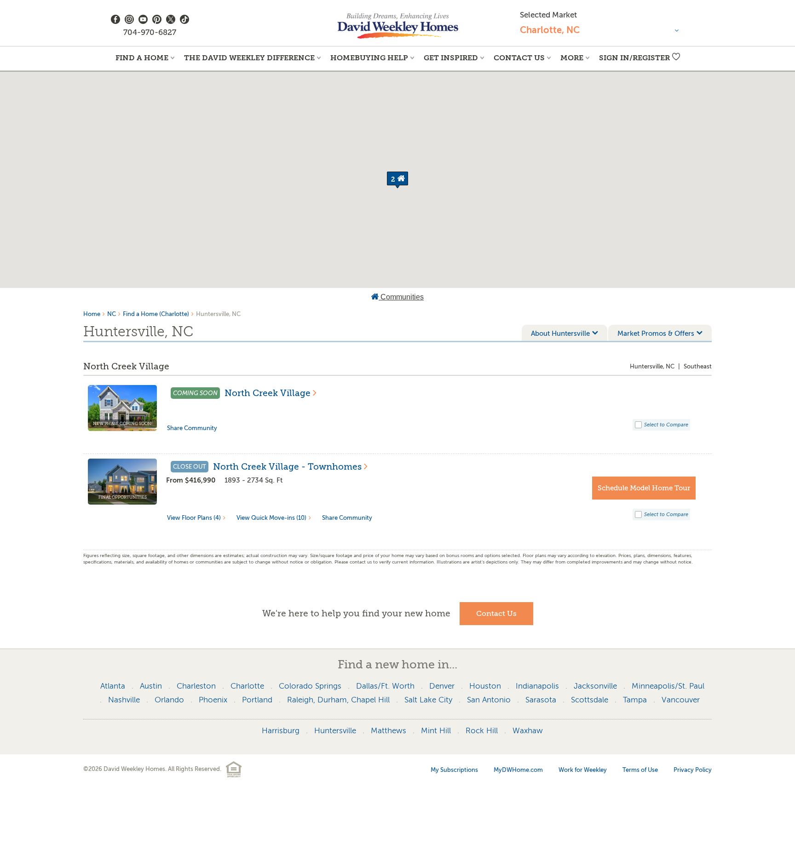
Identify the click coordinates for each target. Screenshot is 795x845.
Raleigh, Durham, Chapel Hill (338, 700)
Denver (442, 686)
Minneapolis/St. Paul (668, 686)
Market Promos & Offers (655, 333)
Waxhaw (528, 730)
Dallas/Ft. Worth (385, 686)
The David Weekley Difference (249, 57)
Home (91, 313)
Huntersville (335, 730)
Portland (257, 700)
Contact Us (519, 57)
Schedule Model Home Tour (644, 488)
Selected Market (548, 15)
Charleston (196, 686)
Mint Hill (436, 730)
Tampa (635, 700)
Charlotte (247, 686)
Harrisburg (281, 730)
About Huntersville (560, 333)
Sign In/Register (634, 57)
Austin (151, 686)
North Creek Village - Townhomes (287, 467)
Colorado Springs (310, 686)
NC (111, 313)
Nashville (124, 700)
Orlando (169, 700)
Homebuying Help (369, 57)
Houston (485, 686)
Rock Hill (482, 730)
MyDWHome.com (518, 769)
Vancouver (681, 700)
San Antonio (489, 700)
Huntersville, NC (652, 366)
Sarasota (540, 700)
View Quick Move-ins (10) (271, 517)
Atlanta (112, 686)
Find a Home (141, 57)
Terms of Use (640, 769)
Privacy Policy (693, 769)
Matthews (388, 730)
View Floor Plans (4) (194, 517)
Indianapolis (537, 686)
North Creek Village (126, 367)
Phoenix (213, 700)
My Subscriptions (454, 769)
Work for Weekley (583, 769)
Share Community (192, 428)
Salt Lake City (428, 700)
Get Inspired (451, 57)
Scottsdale (589, 700)
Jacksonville (595, 686)
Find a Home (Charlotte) (156, 313)
